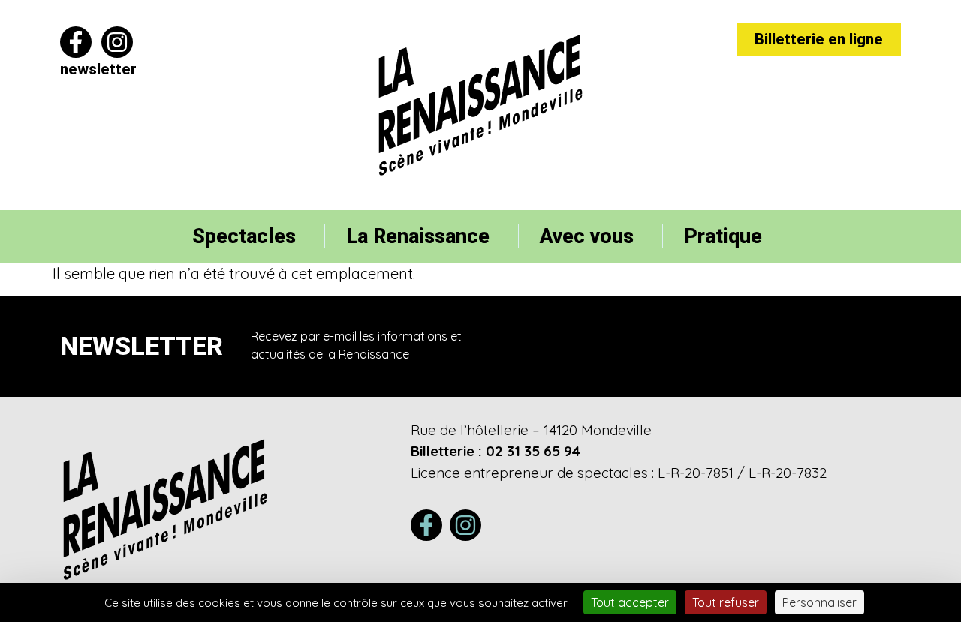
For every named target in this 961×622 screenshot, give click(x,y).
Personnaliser (819, 602)
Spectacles (244, 236)
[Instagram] (117, 42)
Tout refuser (725, 602)
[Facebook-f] (76, 42)
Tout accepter (630, 602)
